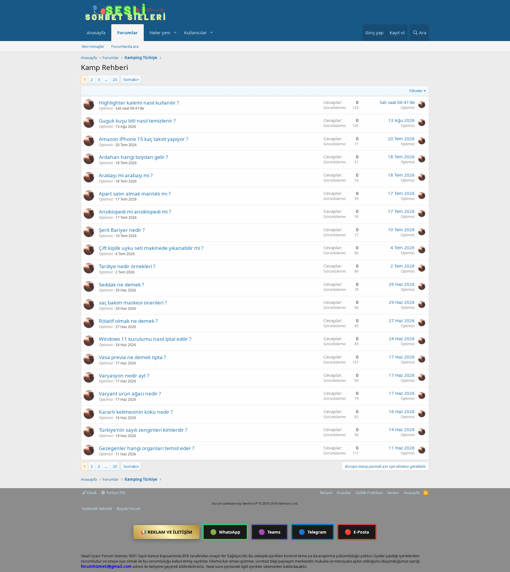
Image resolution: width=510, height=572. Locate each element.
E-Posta (357, 531)
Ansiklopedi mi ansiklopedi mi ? (135, 211)
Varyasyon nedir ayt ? (124, 375)
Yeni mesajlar (92, 46)
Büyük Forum (128, 508)
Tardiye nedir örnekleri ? (127, 266)
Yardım (393, 492)
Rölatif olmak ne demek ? (128, 320)
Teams (269, 531)
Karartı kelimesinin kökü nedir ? (136, 411)
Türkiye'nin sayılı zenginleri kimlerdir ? (143, 429)
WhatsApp (225, 531)
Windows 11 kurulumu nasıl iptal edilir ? (145, 338)
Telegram (312, 531)
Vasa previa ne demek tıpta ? (132, 357)
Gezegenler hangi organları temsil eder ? (146, 448)
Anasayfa (96, 32)
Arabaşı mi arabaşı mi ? (126, 175)
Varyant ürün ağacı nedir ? (130, 393)
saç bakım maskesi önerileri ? (133, 302)
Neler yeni (160, 32)
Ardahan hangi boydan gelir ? (133, 157)
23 (115, 79)
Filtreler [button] (416, 90)
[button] (175, 32)
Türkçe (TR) (115, 492)
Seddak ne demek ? (121, 284)
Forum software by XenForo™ (255, 503)
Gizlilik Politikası (369, 492)
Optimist (106, 108)
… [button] (106, 79)
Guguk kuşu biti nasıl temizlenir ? (137, 120)
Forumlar (127, 32)
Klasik (91, 492)
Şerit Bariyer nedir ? (122, 229)
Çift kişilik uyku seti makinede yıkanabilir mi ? (151, 248)
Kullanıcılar (195, 32)
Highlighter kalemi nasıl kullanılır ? (139, 102)
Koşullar (344, 492)
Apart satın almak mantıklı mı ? (135, 193)
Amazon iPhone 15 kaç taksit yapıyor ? (143, 139)
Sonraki (130, 79)
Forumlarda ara (124, 46)
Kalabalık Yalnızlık (97, 508)
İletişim (326, 492)
